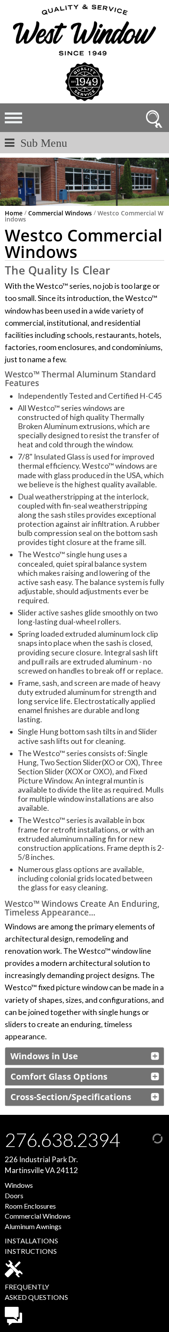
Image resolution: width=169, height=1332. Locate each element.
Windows (19, 1185)
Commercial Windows (60, 213)
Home (14, 213)
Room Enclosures (30, 1206)
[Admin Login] (148, 1137)
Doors (14, 1195)
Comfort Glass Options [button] (58, 1076)
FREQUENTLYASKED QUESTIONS (36, 1291)
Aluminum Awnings (33, 1226)
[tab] (84, 1056)
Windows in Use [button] (44, 1056)
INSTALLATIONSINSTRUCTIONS (31, 1245)
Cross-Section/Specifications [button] (70, 1097)
